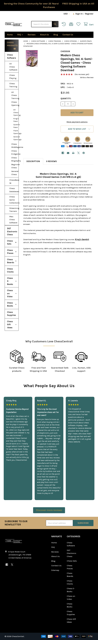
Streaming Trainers (14, 209)
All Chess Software (13, 66)
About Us (44, 34)
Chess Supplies (11, 313)
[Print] (73, 153)
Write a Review (86, 77)
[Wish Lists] (79, 24)
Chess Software (11, 56)
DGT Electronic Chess (12, 231)
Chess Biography (15, 159)
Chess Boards (10, 261)
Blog (55, 34)
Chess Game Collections (14, 199)
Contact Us (68, 34)
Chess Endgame (15, 152)
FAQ (19, 34)
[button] (77, 129)
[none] (31, 58)
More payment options (77, 122)
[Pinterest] (83, 153)
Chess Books (10, 304)
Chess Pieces (10, 251)
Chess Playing (12, 76)
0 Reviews (51, 161)
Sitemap (55, 570)
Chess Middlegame (15, 145)
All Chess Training (15, 95)
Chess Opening (15, 103)
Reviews (31, 34)
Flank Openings (16, 132)
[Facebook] (63, 153)
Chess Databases (14, 190)
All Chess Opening (16, 112)
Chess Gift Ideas (10, 324)
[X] (78, 153)
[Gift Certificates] (72, 24)
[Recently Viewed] (64, 24)
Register (89, 14)
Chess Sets (10, 242)
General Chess (15, 173)
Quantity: (66, 98)
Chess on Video (10, 293)
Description (33, 161)
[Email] (68, 153)
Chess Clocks (10, 270)
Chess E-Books (10, 281)
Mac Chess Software (13, 219)
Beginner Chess (15, 166)
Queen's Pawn (16, 125)
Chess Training (13, 85)
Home (10, 34)
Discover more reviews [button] (49, 510)
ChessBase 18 (14, 181)
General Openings (16, 138)
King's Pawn (16, 119)
